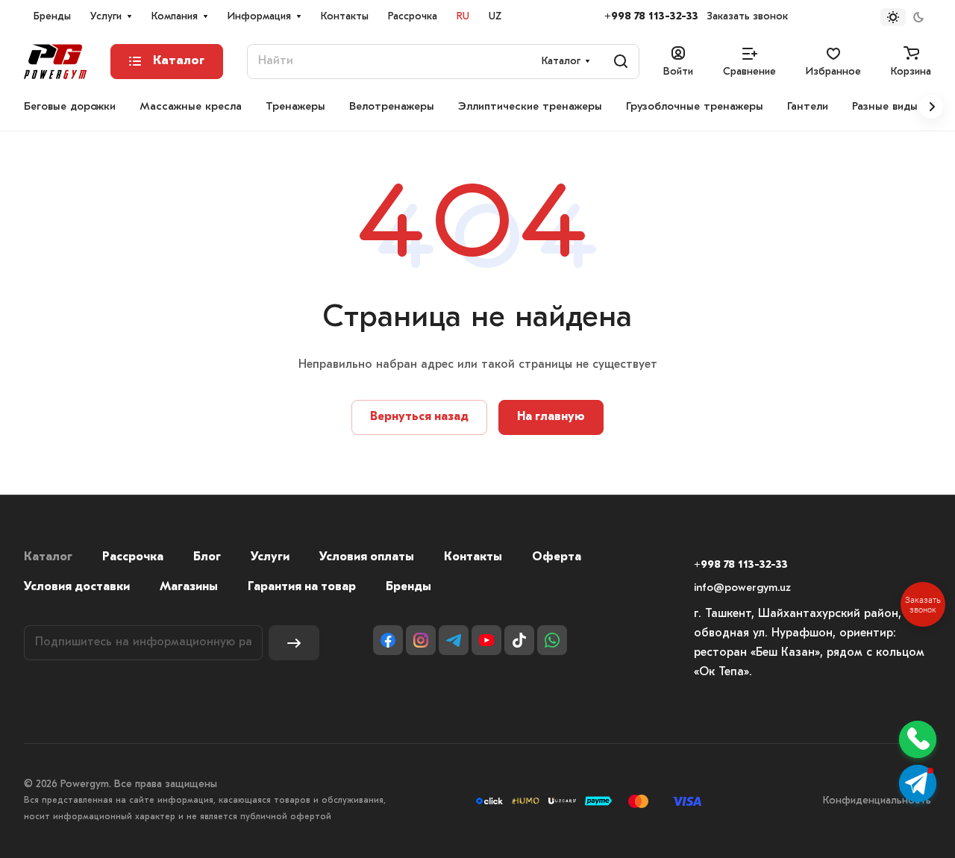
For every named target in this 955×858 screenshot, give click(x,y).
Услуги (270, 557)
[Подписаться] (294, 642)
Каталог (48, 557)
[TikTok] (519, 640)
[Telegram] (454, 640)
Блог (207, 557)
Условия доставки (77, 587)
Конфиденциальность (877, 801)
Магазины (189, 587)
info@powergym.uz (742, 588)
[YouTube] (486, 640)
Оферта (556, 557)
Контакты (473, 557)
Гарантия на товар (302, 587)
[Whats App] (552, 640)
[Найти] (620, 61)
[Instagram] (421, 640)
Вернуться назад (419, 417)
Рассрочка (132, 557)
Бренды (408, 587)
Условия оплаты (366, 557)
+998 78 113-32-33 (651, 16)
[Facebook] (388, 640)
